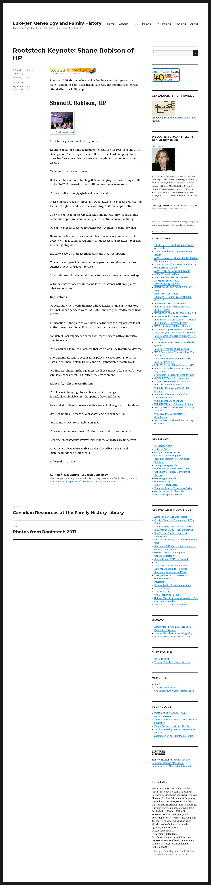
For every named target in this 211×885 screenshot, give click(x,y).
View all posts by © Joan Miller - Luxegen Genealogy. (89, 481)
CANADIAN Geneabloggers (167, 455)
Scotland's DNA (162, 588)
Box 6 (157, 684)
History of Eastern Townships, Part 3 (173, 488)
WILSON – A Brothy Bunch (167, 384)
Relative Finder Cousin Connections (172, 585)
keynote (17, 86)
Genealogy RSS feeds (165, 478)
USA (135, 23)
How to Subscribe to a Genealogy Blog (173, 633)
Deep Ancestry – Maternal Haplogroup (174, 526)
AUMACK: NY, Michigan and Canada (172, 271)
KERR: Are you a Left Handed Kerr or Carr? (176, 332)
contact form (157, 209)
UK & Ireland (163, 23)
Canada (123, 23)
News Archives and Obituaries (169, 491)
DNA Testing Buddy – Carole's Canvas (173, 530)
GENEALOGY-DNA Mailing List (169, 552)
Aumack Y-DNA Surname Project (170, 517)
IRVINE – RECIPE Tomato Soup (170, 303)
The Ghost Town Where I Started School (174, 691)
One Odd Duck (161, 659)
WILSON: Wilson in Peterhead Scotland (174, 404)
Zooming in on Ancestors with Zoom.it (173, 736)
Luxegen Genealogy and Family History (57, 23)
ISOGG (157, 562)
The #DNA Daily (162, 591)
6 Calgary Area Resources (167, 452)
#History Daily (161, 449)
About (194, 23)
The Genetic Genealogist (166, 595)
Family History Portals (165, 465)
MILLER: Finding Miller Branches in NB (174, 365)
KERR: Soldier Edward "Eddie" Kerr (172, 358)
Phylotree (159, 582)
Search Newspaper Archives (168, 494)
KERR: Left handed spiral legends (171, 349)
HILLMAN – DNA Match (166, 293)
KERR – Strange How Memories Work (173, 329)
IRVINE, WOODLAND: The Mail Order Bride (175, 313)
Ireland (146, 23)
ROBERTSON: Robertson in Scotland (172, 381)
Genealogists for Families (178, 117)
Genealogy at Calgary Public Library (172, 468)
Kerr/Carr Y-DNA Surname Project (171, 565)
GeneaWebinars (162, 481)
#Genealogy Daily (163, 446)
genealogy (18, 82)
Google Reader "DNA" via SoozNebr (171, 559)
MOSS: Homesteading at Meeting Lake (174, 375)
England (180, 23)
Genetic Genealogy (164, 556)
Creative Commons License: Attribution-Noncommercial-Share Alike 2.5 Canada (172, 763)
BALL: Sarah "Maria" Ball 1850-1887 (171, 277)
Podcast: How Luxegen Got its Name (172, 636)
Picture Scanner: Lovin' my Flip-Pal (172, 726)
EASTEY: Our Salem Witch (167, 284)
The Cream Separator (165, 687)
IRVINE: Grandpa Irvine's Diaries (170, 316)
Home (111, 23)
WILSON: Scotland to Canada (168, 401)
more (160, 231)
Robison (26, 86)
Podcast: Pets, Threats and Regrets (172, 662)
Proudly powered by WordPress (173, 854)
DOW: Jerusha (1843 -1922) (167, 280)
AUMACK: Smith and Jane (167, 274)
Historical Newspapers (165, 485)
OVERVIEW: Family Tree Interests (171, 378)
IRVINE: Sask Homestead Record (170, 323)
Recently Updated (67, 132)
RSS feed (175, 225)
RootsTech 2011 (20, 89)
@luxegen (190, 222)
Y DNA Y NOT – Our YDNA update (170, 604)
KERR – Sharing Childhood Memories (173, 326)
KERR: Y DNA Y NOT (164, 362)
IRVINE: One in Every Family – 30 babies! (175, 319)
